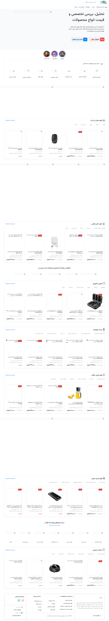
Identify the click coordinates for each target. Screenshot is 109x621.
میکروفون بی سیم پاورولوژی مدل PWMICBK (54, 311)
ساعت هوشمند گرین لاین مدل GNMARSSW (35, 357)
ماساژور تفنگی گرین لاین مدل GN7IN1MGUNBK (76, 578)
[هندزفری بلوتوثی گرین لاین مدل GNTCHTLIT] (14, 242)
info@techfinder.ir (16, 616)
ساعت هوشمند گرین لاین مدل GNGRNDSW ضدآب (96, 357)
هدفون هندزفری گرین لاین (97, 255)
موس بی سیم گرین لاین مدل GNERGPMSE (96, 149)
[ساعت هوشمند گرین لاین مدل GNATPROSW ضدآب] (54, 347)
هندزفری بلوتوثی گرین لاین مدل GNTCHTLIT (14, 252)
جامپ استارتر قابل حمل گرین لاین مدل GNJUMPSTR (96, 506)
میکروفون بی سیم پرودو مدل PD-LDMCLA (14, 311)
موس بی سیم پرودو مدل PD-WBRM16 (55, 149)
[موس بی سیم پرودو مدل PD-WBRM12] (14, 139)
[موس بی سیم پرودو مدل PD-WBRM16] (54, 139)
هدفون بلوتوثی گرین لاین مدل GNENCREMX (96, 252)
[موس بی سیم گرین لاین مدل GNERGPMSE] (95, 139)
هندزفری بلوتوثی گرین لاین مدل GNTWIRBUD (55, 252)
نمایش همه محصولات (10, 120)
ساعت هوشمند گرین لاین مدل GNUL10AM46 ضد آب (76, 357)
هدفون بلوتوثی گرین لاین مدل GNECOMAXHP (35, 252)
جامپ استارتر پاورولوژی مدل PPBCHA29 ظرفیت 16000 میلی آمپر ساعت (55, 507)
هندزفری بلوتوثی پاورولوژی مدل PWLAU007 (75, 252)
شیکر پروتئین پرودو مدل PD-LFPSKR (15, 403)
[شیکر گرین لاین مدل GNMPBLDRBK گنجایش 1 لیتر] (75, 393)
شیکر (82, 406)
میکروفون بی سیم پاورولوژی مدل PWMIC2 (95, 311)
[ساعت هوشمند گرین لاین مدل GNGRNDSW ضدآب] (95, 347)
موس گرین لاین (99, 151)
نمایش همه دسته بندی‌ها (54, 525)
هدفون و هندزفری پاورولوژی (77, 255)
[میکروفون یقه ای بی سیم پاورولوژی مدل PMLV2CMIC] (75, 301)
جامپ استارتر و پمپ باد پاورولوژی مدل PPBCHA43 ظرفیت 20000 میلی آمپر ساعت (14, 507)
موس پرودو (60, 151)
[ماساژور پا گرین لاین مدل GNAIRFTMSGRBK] (54, 568)
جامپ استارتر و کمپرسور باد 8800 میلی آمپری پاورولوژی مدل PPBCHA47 (75, 507)
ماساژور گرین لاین (99, 581)
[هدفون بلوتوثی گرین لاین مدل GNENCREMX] (95, 242)
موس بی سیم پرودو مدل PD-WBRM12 (15, 149)
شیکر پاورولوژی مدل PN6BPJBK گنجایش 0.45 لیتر (95, 403)
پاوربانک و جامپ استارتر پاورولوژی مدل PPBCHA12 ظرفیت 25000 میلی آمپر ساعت (34, 507)
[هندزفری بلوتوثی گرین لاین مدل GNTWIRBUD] (54, 242)
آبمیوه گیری (100, 406)
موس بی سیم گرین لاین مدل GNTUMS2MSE (76, 149)
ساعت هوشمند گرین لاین (97, 360)
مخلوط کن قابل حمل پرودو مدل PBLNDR (55, 403)
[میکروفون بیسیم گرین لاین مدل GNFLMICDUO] (34, 301)
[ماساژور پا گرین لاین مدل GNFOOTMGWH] (14, 568)
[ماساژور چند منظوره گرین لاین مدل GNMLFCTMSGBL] (34, 568)
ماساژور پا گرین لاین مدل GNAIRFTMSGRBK (56, 578)
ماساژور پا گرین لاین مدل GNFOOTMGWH (16, 578)
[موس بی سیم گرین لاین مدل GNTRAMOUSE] (34, 139)
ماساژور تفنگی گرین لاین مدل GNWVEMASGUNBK (96, 578)
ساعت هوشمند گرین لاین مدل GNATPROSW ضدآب (55, 357)
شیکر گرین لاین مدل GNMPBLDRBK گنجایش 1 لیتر (76, 403)
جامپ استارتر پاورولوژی (78, 509)
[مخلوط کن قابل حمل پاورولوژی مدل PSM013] (34, 393)
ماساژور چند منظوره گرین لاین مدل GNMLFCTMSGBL (35, 578)
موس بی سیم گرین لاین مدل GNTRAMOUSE (35, 149)
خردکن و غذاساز (59, 406)
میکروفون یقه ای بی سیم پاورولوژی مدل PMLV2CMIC (76, 311)
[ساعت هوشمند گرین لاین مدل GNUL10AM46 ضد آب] (75, 347)
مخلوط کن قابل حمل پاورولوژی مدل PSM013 (35, 403)
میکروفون (101, 314)
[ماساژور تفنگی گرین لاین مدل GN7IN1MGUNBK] (75, 568)
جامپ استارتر (100, 509)
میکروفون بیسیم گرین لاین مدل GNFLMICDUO (35, 311)
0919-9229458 (17, 610)
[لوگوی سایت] (103, 2)
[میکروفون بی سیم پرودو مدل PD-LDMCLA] (14, 301)
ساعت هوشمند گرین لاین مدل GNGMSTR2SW (15, 357)
